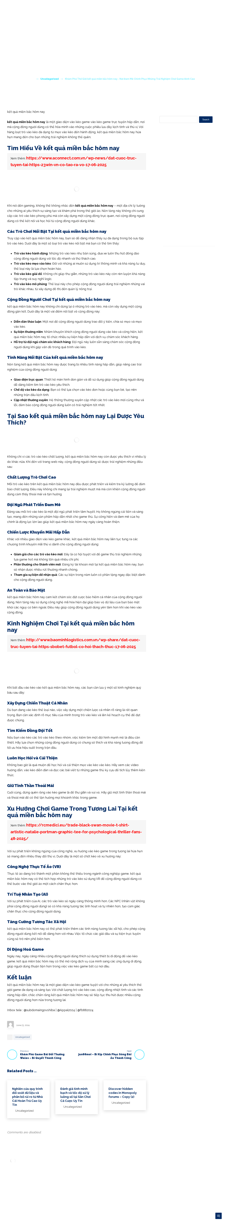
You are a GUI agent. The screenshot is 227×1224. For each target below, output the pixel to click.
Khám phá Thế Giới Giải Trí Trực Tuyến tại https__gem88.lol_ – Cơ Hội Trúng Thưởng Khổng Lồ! (186, 209)
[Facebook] (10, 1196)
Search (205, 119)
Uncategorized (22, 1037)
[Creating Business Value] (37, 12)
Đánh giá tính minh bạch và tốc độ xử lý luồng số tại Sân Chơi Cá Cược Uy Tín (188, 170)
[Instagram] (30, 1196)
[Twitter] (17, 1196)
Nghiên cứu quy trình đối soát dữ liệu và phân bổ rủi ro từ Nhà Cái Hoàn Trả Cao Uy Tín (186, 154)
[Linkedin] (23, 1196)
